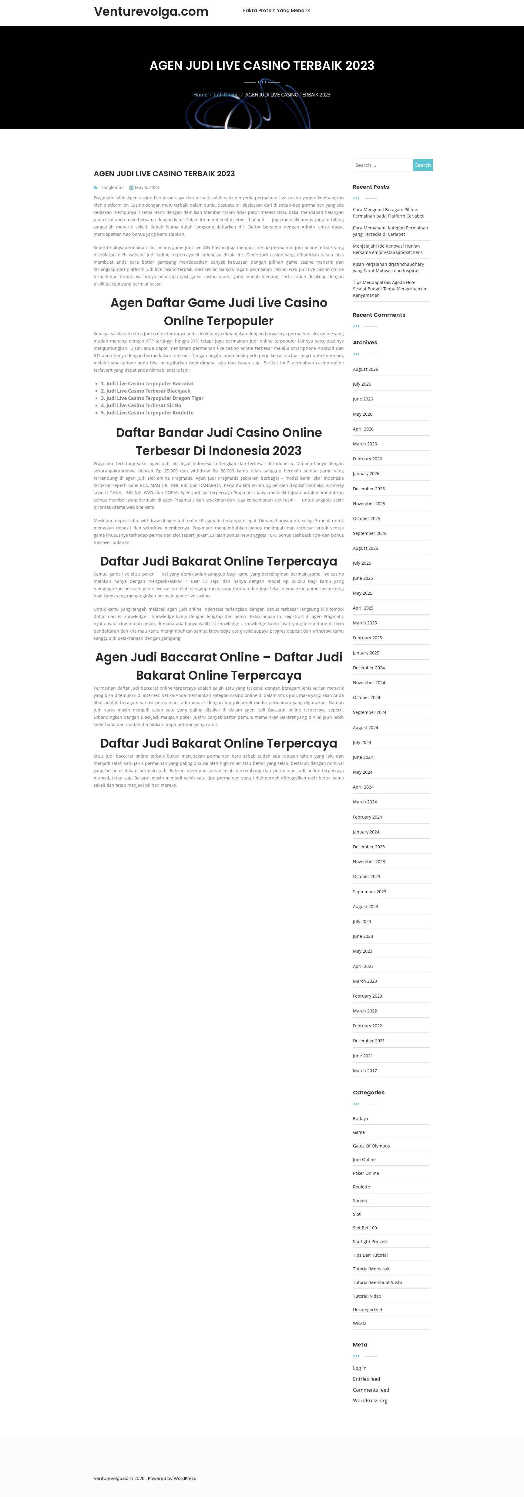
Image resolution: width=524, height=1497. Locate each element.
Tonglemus (112, 187)
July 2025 (362, 563)
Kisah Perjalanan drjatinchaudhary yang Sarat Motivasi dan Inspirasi (388, 267)
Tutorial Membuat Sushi (377, 1282)
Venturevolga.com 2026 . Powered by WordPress (145, 1478)
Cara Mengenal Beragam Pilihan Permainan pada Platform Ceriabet (388, 213)
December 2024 (369, 668)
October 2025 (366, 518)
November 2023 (369, 861)
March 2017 (365, 1070)
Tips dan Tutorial (370, 1255)
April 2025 (363, 608)
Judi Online (364, 1159)
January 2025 (366, 653)
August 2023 (365, 906)
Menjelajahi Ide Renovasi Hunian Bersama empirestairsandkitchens (388, 249)
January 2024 (366, 832)
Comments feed (371, 1390)
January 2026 (366, 473)
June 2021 (363, 1056)
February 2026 (367, 458)
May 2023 (362, 951)
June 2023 (363, 936)
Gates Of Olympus (371, 1146)
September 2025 (369, 533)
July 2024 (362, 742)
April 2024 (363, 787)
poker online (366, 1173)
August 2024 (365, 727)
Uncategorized (367, 1310)
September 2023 (369, 891)
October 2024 (366, 697)
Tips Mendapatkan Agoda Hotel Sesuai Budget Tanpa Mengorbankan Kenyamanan (390, 288)
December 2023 (369, 847)
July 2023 (362, 921)
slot (357, 1214)
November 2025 (369, 503)
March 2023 (365, 981)
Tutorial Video (367, 1296)
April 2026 (363, 429)
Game (359, 1132)
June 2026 (363, 399)
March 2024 (365, 802)
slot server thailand (244, 219)
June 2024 (363, 757)
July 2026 (362, 384)
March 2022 (365, 1011)
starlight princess (370, 1241)
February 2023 (367, 996)
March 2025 (365, 623)
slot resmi (284, 500)
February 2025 (367, 637)
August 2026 (365, 369)
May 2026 (362, 414)
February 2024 (367, 817)
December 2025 (369, 489)
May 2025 (362, 593)
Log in (360, 1368)
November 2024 (369, 682)
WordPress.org (370, 1400)
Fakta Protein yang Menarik (276, 10)
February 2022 (367, 1026)
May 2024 (362, 772)
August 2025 (365, 548)
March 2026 (365, 444)
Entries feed (366, 1379)
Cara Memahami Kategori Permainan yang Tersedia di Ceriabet (390, 231)
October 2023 (366, 876)
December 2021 (369, 1040)
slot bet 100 (365, 1228)
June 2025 (363, 578)
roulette (361, 1187)
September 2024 (369, 712)
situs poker (142, 574)
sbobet (360, 1200)
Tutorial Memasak (371, 1269)
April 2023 (363, 966)
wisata (360, 1323)
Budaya (360, 1119)
